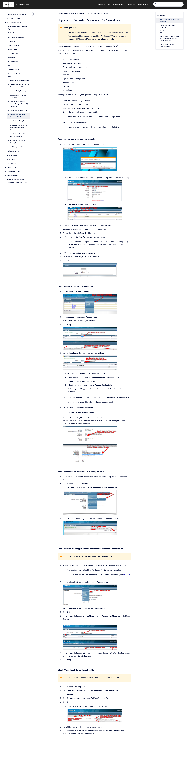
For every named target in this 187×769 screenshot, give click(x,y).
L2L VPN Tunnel (13, 61)
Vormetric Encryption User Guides (18, 80)
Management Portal (104, 4)
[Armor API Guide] (5, 155)
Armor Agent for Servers (14, 18)
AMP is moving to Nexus (14, 171)
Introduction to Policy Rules (18, 121)
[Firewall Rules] (7, 49)
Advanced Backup (13, 70)
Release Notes (11, 167)
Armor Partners (11, 159)
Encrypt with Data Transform (18, 110)
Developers (131, 4)
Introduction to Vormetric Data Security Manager (19, 142)
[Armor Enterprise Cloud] (5, 22)
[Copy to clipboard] (57, 136)
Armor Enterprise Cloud (14, 22)
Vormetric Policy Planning (18, 91)
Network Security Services (16, 37)
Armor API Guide (12, 155)
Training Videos (11, 163)
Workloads (11, 41)
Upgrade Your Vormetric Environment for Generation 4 (19, 116)
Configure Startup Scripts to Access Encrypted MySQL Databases (18, 127)
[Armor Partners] (5, 159)
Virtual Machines (13, 45)
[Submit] (155, 4)
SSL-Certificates (13, 53)
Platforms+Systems (14, 151)
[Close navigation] (33, 14)
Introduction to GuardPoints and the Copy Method (18, 135)
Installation (11, 33)
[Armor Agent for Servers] (5, 18)
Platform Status (143, 4)
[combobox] (168, 4)
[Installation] (7, 33)
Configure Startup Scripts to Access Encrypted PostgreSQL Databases (19, 104)
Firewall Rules (12, 49)
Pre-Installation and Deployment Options (18, 28)
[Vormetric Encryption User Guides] (7, 80)
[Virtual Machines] (7, 45)
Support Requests (118, 4)
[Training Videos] (5, 163)
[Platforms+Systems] (7, 151)
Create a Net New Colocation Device (17, 75)
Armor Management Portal (16, 147)
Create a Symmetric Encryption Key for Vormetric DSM (19, 86)
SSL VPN (11, 65)
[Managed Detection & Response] (5, 14)
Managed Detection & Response (16, 14)
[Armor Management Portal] (7, 147)
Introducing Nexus (12, 175)
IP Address (11, 57)
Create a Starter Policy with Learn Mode (18, 96)
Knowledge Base (22, 4)
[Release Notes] (5, 167)
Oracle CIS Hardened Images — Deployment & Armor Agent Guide (17, 181)
